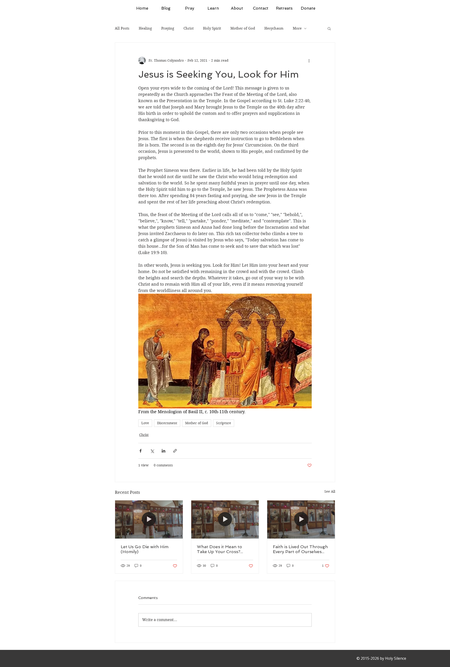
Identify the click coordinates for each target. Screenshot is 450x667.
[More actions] (309, 60)
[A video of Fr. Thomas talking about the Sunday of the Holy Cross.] (225, 519)
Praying (167, 28)
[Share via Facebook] (140, 451)
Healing (145, 28)
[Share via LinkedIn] (163, 451)
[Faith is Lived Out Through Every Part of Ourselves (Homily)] (301, 519)
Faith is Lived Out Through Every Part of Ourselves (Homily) (300, 549)
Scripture (223, 423)
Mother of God (242, 28)
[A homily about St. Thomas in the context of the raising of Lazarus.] (149, 519)
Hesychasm (273, 28)
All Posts (122, 28)
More (297, 28)
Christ (189, 28)
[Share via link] (175, 451)
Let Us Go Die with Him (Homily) (145, 549)
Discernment (167, 423)
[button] (329, 28)
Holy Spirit (212, 28)
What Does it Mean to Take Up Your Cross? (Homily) (219, 549)
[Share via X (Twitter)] (152, 451)
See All (329, 491)
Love (145, 423)
